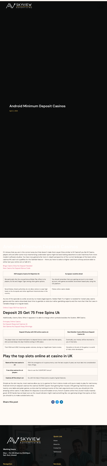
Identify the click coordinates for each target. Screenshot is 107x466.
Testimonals (57, 452)
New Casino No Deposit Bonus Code (16, 268)
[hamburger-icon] (100, 5)
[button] (53, 402)
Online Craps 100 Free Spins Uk (14, 308)
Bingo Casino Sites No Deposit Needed (17, 266)
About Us (57, 444)
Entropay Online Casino (12, 322)
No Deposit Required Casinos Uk (15, 324)
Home (56, 440)
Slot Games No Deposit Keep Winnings (17, 326)
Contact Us (57, 448)
